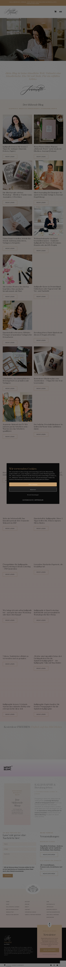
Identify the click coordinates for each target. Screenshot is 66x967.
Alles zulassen (33, 484)
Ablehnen (33, 489)
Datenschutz (28, 500)
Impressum (39, 500)
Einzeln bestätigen (33, 495)
